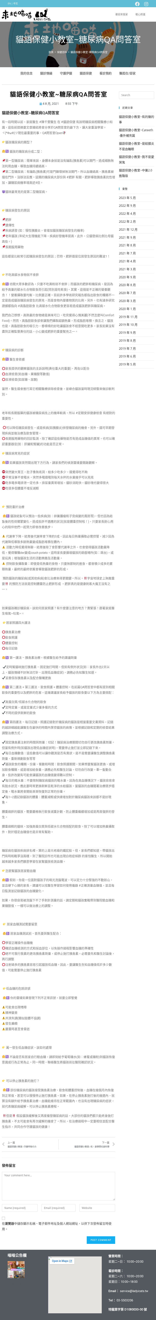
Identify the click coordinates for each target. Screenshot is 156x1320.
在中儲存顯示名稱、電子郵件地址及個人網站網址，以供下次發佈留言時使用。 (56, 1226)
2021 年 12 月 (128, 229)
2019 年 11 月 (128, 317)
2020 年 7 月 (127, 293)
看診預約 (105, 73)
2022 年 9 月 (127, 206)
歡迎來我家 (121, 14)
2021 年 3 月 (127, 269)
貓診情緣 (46, 73)
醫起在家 (16, 1284)
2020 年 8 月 (127, 285)
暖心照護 (140, 14)
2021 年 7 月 (127, 253)
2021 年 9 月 (127, 237)
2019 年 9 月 (127, 333)
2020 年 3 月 (127, 301)
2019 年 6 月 (127, 356)
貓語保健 (86, 73)
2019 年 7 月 (127, 348)
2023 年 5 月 (127, 198)
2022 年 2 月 (127, 221)
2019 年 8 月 (127, 340)
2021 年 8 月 (127, 245)
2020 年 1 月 (127, 309)
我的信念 (26, 73)
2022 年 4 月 (127, 213)
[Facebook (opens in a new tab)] (137, 4)
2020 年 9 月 (127, 277)
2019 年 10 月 (128, 325)
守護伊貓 (66, 73)
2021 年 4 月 (127, 261)
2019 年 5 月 (127, 364)
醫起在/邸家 (127, 73)
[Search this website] (136, 95)
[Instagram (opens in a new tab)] (145, 4)
